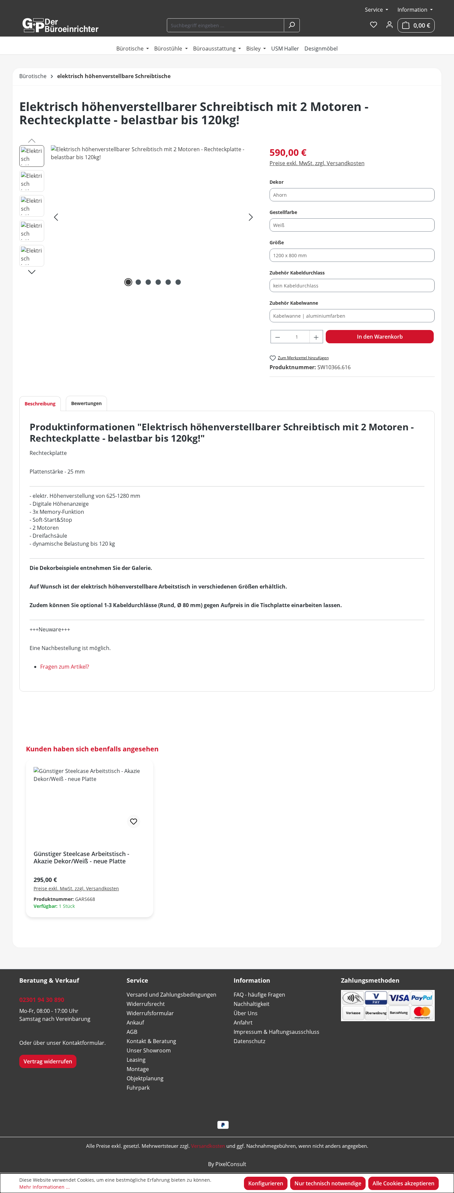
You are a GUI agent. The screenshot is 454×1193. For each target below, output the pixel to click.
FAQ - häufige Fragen (259, 994)
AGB (132, 1031)
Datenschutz (249, 1041)
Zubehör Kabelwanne (294, 302)
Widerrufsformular (150, 1013)
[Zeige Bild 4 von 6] (158, 282)
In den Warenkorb (380, 336)
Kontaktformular (83, 1042)
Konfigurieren (265, 1183)
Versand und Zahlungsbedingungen (171, 994)
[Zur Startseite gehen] (60, 25)
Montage (138, 1069)
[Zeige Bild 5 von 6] (168, 282)
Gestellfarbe (283, 212)
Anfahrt (243, 1022)
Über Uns (246, 1013)
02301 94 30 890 (41, 1000)
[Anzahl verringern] (277, 336)
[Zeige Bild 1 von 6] (128, 282)
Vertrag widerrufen (48, 1061)
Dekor (277, 181)
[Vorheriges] (56, 217)
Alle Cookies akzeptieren (403, 1183)
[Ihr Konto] (389, 25)
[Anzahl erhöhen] (316, 336)
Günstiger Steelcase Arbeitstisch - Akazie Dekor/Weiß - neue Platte (81, 857)
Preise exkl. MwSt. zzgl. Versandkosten (317, 163)
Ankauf (135, 1022)
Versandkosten (208, 1145)
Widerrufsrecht (146, 1004)
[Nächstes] (251, 217)
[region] (138, 216)
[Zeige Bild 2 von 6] (138, 282)
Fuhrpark (138, 1087)
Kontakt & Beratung (151, 1041)
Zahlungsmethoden (370, 980)
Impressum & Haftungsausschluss (276, 1031)
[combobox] (226, 25)
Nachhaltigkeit (252, 1004)
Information (413, 9)
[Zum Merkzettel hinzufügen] (133, 821)
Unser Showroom (149, 1050)
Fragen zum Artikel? (64, 666)
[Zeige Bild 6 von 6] (178, 282)
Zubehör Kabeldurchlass (297, 272)
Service (374, 9)
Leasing (136, 1059)
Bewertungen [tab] (86, 403)
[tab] (40, 403)
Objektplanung (145, 1078)
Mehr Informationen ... (44, 1187)
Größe (277, 242)
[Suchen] (291, 25)
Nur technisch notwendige (327, 1183)
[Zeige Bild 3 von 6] (148, 282)
